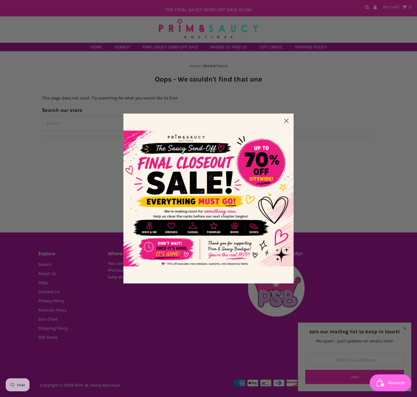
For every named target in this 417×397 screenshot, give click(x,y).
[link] (208, 198)
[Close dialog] (286, 121)
